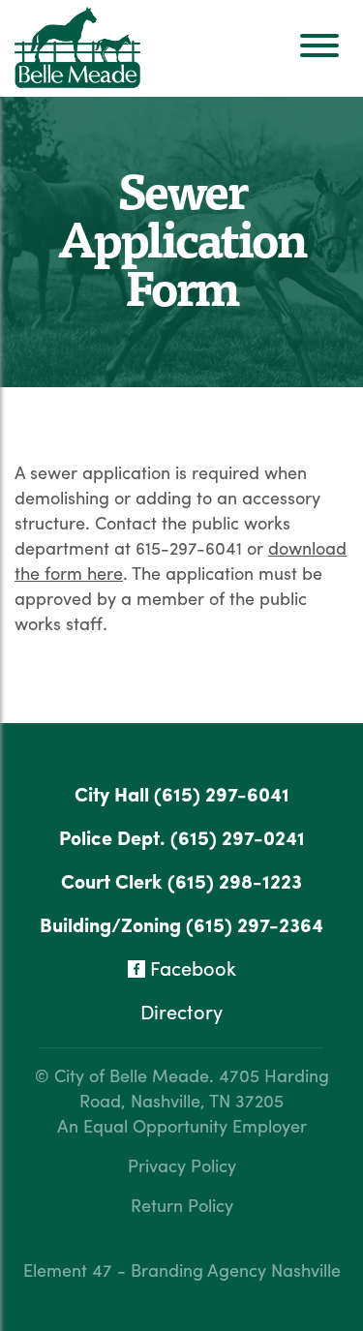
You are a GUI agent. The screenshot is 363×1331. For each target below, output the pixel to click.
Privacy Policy (182, 1165)
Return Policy (182, 1205)
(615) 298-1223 (234, 880)
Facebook (190, 967)
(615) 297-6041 (221, 793)
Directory (181, 1011)
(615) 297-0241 (237, 837)
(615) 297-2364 (254, 924)
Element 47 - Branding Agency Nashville (182, 1269)
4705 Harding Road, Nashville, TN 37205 (204, 1087)
